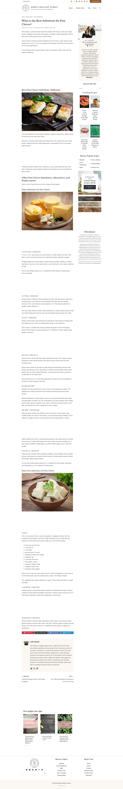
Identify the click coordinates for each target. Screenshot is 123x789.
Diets (81, 167)
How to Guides (95, 160)
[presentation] (30, 724)
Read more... (89, 77)
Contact (88, 768)
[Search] (45, 773)
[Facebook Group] (84, 1)
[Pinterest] (82, 1)
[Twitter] (38, 769)
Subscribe (26, 1)
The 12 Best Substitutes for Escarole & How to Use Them (62, 679)
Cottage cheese (26, 255)
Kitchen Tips (95, 167)
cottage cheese (34, 43)
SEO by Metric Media (61, 785)
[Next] (70, 730)
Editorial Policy (88, 770)
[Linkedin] (87, 1)
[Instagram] (77, 1)
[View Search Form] (100, 8)
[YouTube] (79, 1)
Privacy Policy (88, 773)
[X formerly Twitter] (74, 1)
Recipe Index (95, 1)
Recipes (82, 160)
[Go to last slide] (25, 730)
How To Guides (61, 773)
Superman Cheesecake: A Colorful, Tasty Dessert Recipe (84, 144)
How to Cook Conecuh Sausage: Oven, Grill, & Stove (84, 115)
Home (23, 16)
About (89, 766)
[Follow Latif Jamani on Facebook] (31, 668)
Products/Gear (95, 163)
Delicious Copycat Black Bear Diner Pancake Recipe (95, 115)
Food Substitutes (38, 16)
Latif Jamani (30, 27)
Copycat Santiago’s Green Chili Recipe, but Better (33, 679)
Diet (89, 8)
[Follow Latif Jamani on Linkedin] (37, 668)
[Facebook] (71, 1)
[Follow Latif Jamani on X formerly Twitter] (34, 668)
